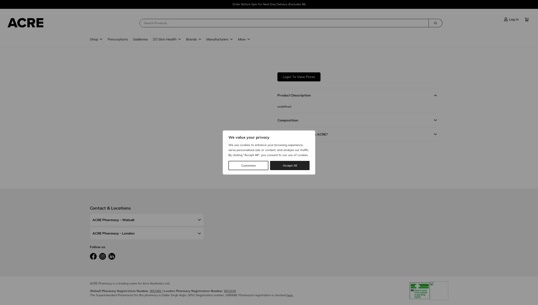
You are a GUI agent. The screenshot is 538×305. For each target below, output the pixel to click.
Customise (248, 165)
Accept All (290, 165)
